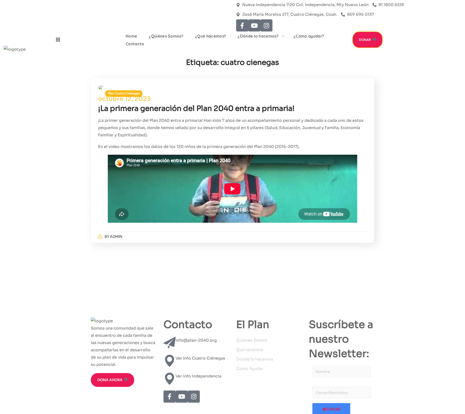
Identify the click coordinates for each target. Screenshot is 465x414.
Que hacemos (249, 349)
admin (116, 236)
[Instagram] (266, 25)
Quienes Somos (251, 340)
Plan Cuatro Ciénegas (124, 93)
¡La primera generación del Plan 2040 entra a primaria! (196, 108)
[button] (367, 39)
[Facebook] (242, 25)
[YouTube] (254, 25)
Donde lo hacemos (254, 359)
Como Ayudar (249, 368)
